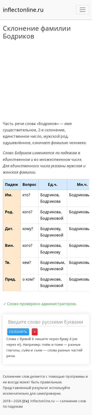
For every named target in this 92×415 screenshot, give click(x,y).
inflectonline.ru (23, 9)
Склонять (18, 331)
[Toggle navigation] (82, 9)
